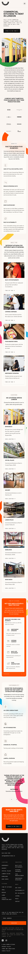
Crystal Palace (6, 870)
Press (17, 898)
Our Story (18, 887)
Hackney (4, 868)
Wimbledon (5, 876)
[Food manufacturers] (14, 339)
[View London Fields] (14, 516)
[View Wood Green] (14, 576)
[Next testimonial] (16, 799)
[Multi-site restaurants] (14, 277)
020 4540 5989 (6, 853)
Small (3, 889)
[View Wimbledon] (14, 546)
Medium (4, 892)
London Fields (6, 873)
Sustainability (19, 890)
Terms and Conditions (8, 948)
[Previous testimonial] (11, 799)
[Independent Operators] (14, 370)
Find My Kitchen (7, 887)
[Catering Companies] (14, 308)
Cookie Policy (6, 950)
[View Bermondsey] (14, 425)
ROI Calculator (19, 893)
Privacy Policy (6, 946)
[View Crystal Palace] (14, 457)
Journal (17, 895)
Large (3, 895)
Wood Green (5, 879)
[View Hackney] (14, 487)
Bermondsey (5, 865)
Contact (17, 901)
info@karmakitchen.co (8, 855)
